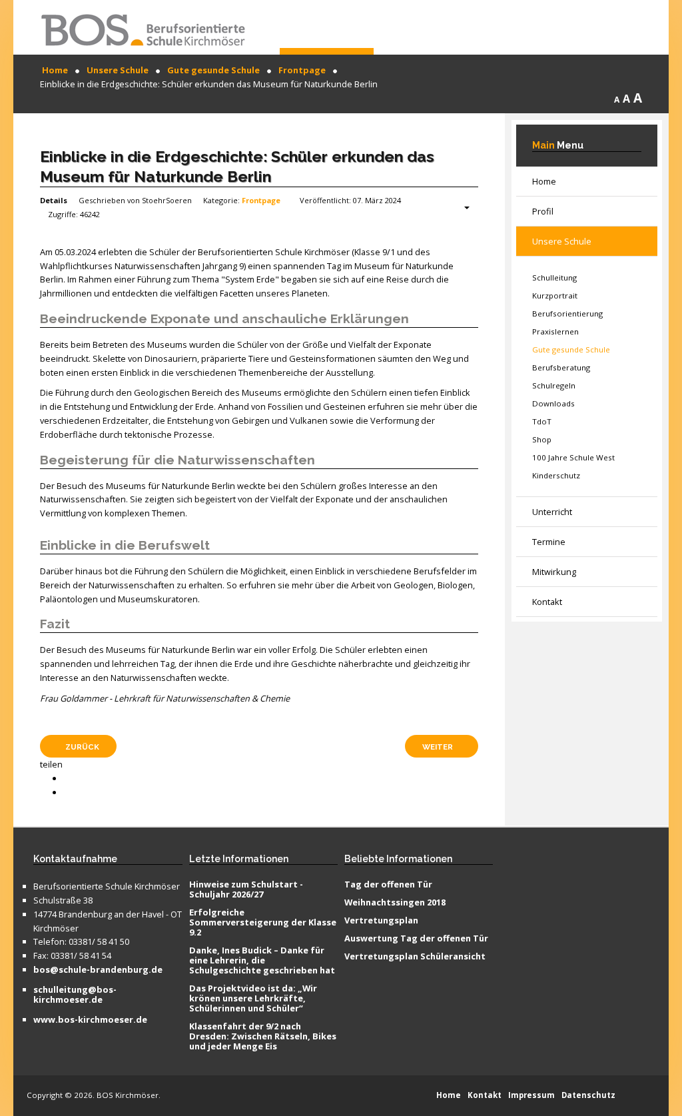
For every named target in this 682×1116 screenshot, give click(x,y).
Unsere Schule (561, 241)
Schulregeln (553, 385)
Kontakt (547, 602)
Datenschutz (588, 1095)
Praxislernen (555, 331)
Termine (548, 542)
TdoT (541, 421)
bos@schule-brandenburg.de (98, 970)
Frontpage (261, 200)
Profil (542, 211)
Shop (541, 439)
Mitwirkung (554, 572)
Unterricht (552, 512)
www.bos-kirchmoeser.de (90, 1020)
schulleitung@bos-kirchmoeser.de (75, 995)
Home (544, 181)
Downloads (553, 403)
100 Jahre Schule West (573, 457)
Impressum (531, 1095)
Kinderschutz (556, 475)
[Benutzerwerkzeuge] (460, 208)
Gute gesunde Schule (571, 349)
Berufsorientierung (567, 313)
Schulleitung (554, 277)
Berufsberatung (561, 367)
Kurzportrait (554, 295)
